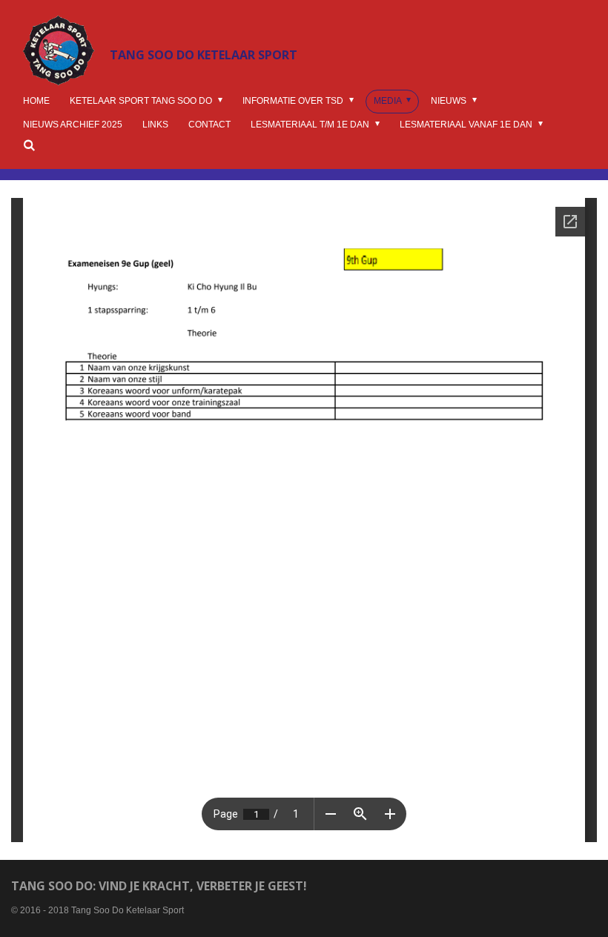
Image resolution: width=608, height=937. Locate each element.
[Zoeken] (29, 145)
